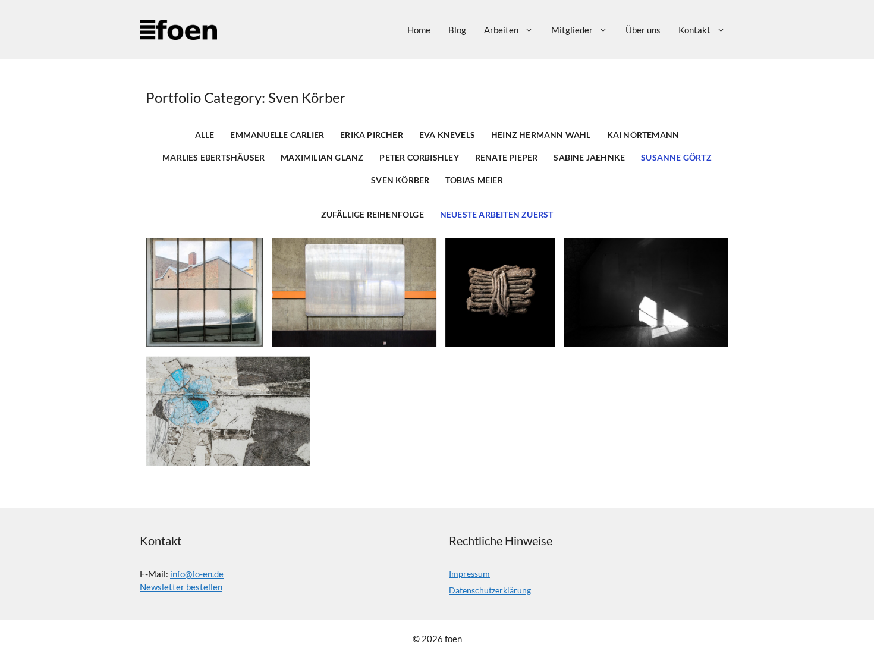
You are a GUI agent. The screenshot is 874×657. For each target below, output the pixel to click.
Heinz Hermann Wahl (541, 135)
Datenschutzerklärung (490, 590)
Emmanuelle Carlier (277, 135)
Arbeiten (501, 29)
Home (418, 29)
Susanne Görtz (676, 157)
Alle (205, 135)
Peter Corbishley (418, 157)
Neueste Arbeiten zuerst (497, 214)
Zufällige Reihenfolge (372, 214)
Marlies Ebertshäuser (213, 157)
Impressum (469, 573)
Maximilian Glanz (322, 157)
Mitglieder (572, 29)
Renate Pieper (506, 157)
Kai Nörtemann (643, 135)
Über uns (643, 29)
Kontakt (694, 29)
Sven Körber (400, 180)
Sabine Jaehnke (589, 157)
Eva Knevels (447, 135)
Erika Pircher (371, 135)
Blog (457, 29)
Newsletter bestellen (181, 586)
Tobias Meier (473, 180)
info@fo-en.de (197, 573)
